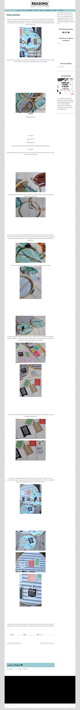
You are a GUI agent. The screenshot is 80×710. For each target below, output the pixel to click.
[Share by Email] (52, 635)
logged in (15, 669)
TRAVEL (55, 10)
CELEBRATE (30, 10)
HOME (18, 10)
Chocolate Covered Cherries (47, 643)
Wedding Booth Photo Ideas (14, 643)
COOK (23, 10)
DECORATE (48, 10)
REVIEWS (60, 10)
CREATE (41, 10)
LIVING (36, 10)
